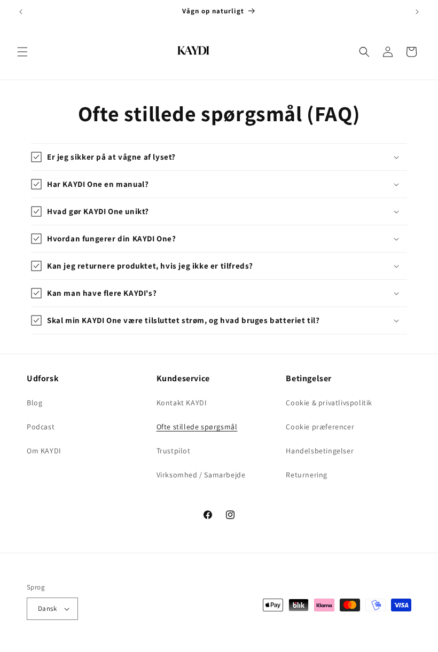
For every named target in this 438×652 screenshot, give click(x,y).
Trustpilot (174, 450)
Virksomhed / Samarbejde (201, 475)
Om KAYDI (44, 450)
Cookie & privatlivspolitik (329, 402)
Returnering (306, 475)
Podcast (40, 426)
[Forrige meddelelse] (21, 11)
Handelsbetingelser (320, 450)
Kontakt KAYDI (182, 402)
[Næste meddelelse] (417, 11)
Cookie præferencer (320, 426)
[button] (22, 52)
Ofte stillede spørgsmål (197, 426)
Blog (34, 402)
